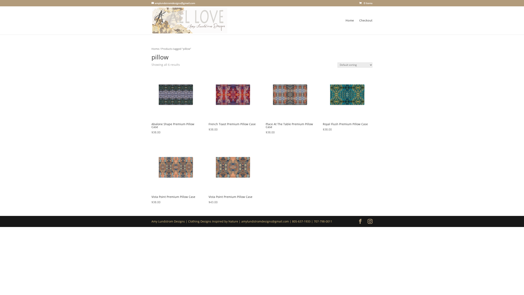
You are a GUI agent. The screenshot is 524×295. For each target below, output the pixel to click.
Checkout (366, 20)
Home (350, 20)
